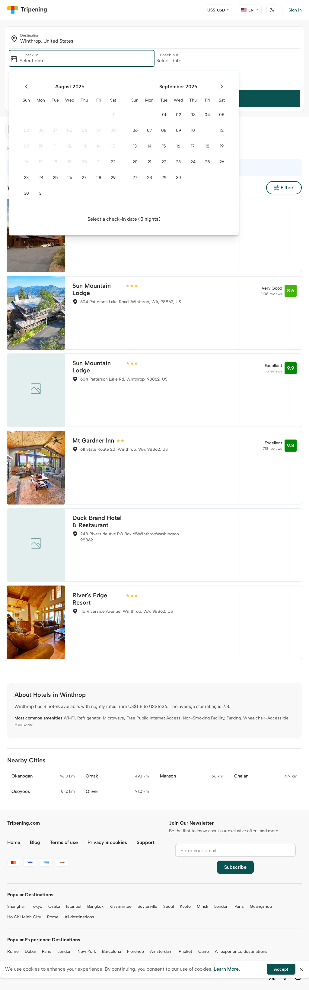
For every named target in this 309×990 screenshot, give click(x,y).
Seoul (168, 906)
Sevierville (147, 906)
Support (145, 842)
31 (41, 193)
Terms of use (64, 842)
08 (113, 130)
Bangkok (95, 906)
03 (40, 130)
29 (113, 177)
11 (55, 146)
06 (84, 130)
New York (87, 951)
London (221, 906)
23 (26, 177)
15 (113, 146)
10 (41, 146)
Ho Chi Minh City (24, 917)
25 (55, 177)
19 (70, 161)
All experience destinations (241, 951)
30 (26, 193)
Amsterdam (161, 951)
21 (98, 161)
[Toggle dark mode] (271, 10)
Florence (135, 951)
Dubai (30, 951)
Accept (281, 969)
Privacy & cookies (107, 842)
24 (40, 177)
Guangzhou (261, 906)
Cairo (203, 951)
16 (26, 161)
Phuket (185, 951)
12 (70, 146)
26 (69, 177)
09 (26, 146)
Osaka (54, 906)
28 (98, 177)
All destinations (79, 917)
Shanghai (16, 906)
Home (13, 842)
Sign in (295, 10)
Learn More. (227, 969)
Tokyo (36, 906)
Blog (35, 842)
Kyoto (185, 906)
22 (113, 161)
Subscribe (235, 867)
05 (69, 130)
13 (84, 146)
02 (26, 130)
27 (84, 177)
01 (113, 114)
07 (98, 130)
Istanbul (73, 906)
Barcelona (111, 951)
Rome (53, 917)
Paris (239, 906)
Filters (288, 187)
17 (41, 161)
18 (55, 161)
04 (55, 130)
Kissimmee (121, 906)
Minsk (202, 906)
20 (84, 161)
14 (99, 146)
